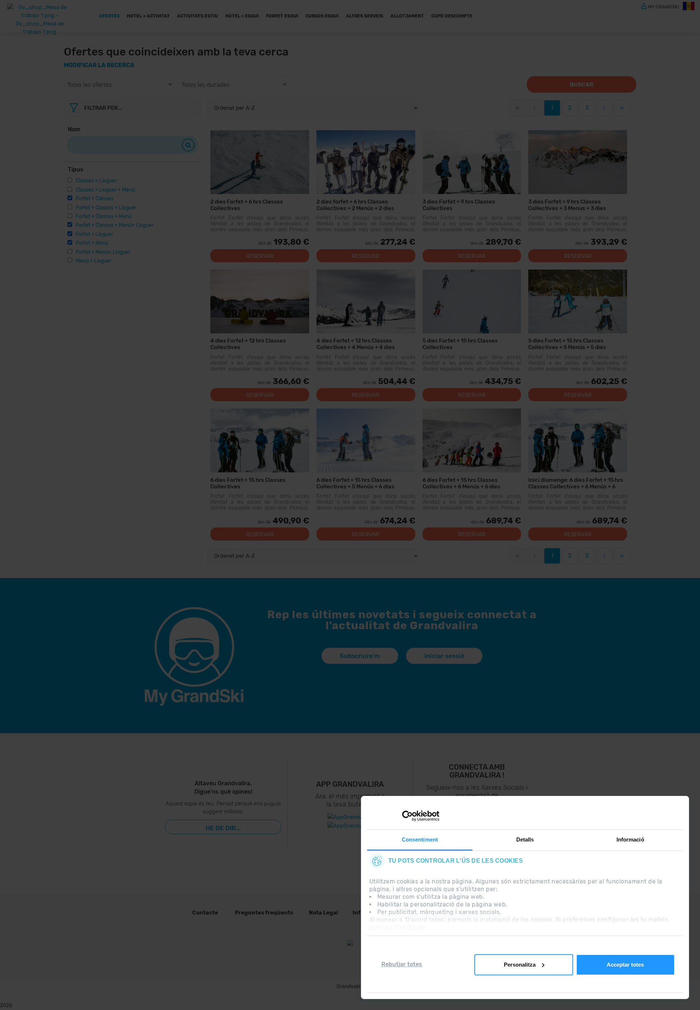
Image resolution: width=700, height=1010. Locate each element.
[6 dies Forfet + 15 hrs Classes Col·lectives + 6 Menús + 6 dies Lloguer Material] (472, 440)
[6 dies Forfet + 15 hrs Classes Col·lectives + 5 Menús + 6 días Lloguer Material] (365, 440)
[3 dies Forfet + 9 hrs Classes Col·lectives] (472, 162)
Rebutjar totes (401, 964)
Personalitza (520, 964)
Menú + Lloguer (94, 261)
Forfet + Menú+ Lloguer (103, 252)
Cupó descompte (451, 16)
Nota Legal (323, 912)
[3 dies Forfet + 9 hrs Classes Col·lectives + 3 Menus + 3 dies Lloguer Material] (577, 162)
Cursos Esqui (322, 16)
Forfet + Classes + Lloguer (106, 208)
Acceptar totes (625, 964)
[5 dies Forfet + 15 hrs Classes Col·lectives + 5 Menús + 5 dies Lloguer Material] (577, 301)
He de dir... (223, 828)
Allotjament (407, 16)
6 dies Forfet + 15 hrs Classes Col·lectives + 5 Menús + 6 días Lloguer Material (355, 483)
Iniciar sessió (444, 655)
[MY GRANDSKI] (644, 6)
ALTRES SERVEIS (364, 16)
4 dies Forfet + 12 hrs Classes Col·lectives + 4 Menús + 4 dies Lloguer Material (355, 343)
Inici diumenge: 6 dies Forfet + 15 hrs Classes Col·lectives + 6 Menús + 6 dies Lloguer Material (575, 483)
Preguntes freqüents (264, 912)
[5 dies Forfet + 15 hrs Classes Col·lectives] (472, 301)
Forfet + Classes (94, 199)
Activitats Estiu (197, 16)
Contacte (205, 912)
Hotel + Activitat (148, 16)
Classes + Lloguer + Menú (105, 190)
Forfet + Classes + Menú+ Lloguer (114, 225)
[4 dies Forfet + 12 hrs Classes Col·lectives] (259, 301)
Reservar (260, 256)
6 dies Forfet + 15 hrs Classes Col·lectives (247, 483)
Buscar (581, 84)
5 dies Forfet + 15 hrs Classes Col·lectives (460, 343)
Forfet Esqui (282, 16)
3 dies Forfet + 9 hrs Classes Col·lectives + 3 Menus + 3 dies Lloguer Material (567, 204)
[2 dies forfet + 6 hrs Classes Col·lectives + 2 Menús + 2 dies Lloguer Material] (365, 162)
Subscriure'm (360, 655)
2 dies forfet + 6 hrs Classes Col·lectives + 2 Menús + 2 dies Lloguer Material (355, 204)
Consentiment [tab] (420, 839)
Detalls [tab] (525, 839)
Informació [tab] (630, 839)
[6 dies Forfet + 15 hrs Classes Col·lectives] (259, 440)
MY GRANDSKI (663, 6)
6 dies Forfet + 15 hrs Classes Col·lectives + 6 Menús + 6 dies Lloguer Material (461, 483)
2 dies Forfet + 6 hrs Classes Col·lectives (246, 204)
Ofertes (109, 16)
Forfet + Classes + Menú (104, 216)
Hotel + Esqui (242, 16)
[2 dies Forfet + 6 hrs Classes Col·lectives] (259, 162)
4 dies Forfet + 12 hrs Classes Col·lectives (248, 343)
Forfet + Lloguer (94, 234)
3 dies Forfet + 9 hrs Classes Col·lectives (459, 204)
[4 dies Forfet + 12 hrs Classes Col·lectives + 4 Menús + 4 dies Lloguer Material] (365, 301)
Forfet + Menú (92, 243)
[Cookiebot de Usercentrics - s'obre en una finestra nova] (407, 815)
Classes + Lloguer (96, 181)
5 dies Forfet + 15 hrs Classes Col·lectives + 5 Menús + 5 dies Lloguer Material (567, 343)
